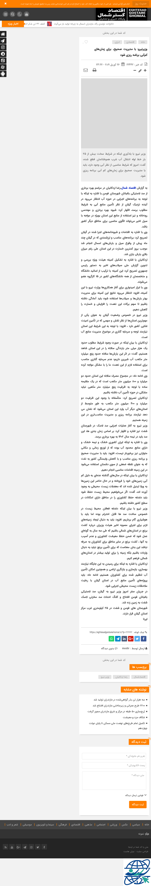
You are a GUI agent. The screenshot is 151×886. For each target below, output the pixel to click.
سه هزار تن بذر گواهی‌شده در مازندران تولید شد (119, 700)
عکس (125, 825)
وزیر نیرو (105, 677)
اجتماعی (101, 825)
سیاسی (136, 825)
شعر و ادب (12, 825)
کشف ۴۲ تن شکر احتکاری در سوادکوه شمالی (35, 24)
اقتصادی (130, 42)
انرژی (117, 42)
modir (125, 648)
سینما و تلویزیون (45, 825)
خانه (143, 42)
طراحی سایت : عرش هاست (135, 851)
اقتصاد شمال (128, 188)
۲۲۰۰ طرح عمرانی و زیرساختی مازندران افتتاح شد (119, 706)
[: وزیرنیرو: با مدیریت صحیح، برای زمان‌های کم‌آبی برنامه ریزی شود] (85, 70)
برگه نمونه (143, 834)
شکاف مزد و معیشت (134, 717)
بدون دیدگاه (107, 648)
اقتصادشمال (139, 677)
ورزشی (113, 825)
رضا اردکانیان (121, 677)
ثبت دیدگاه (138, 805)
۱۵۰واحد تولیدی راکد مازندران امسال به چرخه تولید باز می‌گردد (96, 24)
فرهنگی (63, 825)
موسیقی (27, 825)
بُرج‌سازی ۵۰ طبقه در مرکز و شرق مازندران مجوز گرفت (116, 711)
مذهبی (88, 825)
